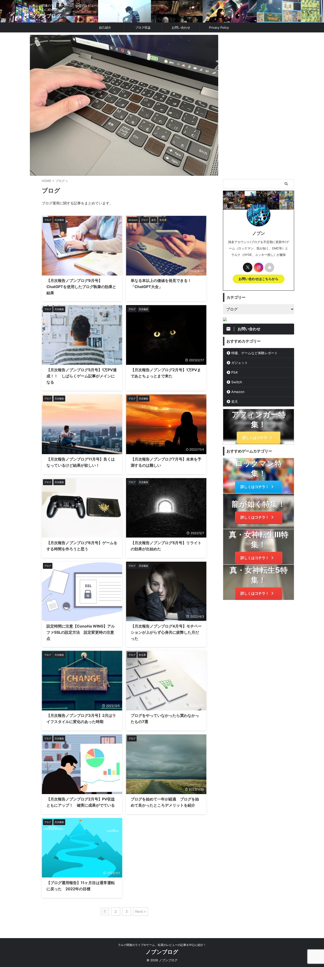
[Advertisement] (258, 106)
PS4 (234, 372)
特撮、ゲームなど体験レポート (254, 353)
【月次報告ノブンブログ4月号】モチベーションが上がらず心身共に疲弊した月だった (166, 632)
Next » (140, 911)
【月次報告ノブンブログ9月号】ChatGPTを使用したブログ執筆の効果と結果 (81, 286)
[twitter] (247, 267)
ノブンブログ (46, 16)
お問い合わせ (181, 27)
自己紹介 (105, 27)
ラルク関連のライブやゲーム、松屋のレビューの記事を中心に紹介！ (162, 945)
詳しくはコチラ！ (255, 486)
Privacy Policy (219, 27)
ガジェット (239, 363)
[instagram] (258, 267)
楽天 (234, 401)
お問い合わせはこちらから (258, 279)
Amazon (237, 392)
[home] (269, 267)
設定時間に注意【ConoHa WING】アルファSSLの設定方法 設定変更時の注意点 (80, 632)
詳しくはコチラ (254, 437)
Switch (236, 382)
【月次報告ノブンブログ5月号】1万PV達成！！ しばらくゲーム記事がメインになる (81, 375)
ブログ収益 (143, 27)
